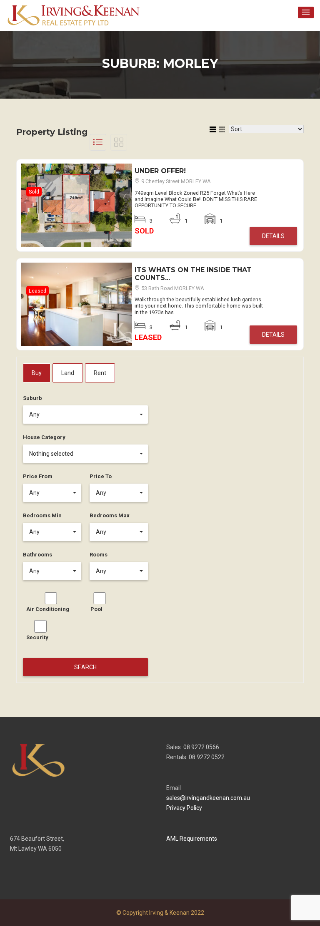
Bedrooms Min (42, 515)
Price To (101, 476)
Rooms (99, 554)
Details (273, 236)
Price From (37, 476)
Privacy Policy (184, 807)
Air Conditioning (47, 609)
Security (37, 637)
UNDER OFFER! (160, 171)
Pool (96, 609)
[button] (306, 12)
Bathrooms (37, 554)
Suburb (32, 398)
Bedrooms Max (110, 515)
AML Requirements (191, 838)
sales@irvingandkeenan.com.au (208, 797)
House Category (44, 437)
